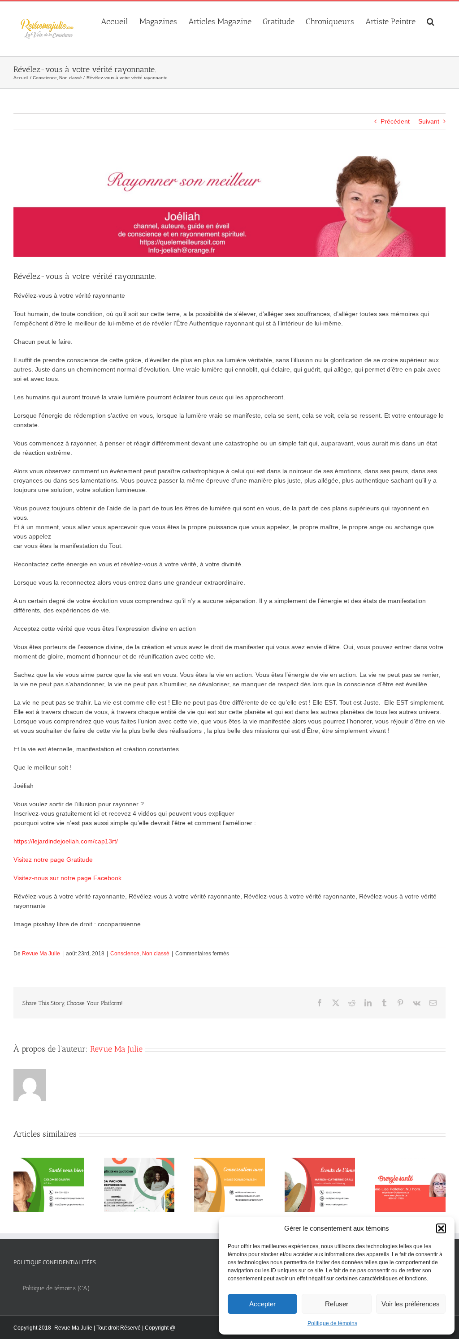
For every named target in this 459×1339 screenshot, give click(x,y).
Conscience (124, 953)
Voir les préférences (410, 1304)
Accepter (262, 1304)
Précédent (395, 121)
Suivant (428, 121)
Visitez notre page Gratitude (53, 859)
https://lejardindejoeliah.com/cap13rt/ (65, 841)
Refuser (336, 1304)
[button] (441, 1228)
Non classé (155, 953)
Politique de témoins (332, 1323)
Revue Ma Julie (41, 953)
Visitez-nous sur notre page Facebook (67, 877)
